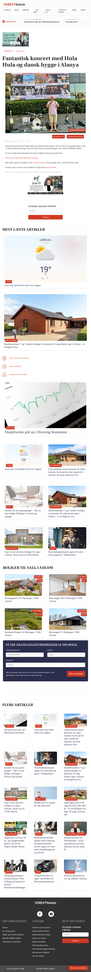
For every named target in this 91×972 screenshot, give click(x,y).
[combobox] (7, 664)
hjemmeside (51, 167)
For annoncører (8, 931)
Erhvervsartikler (39, 942)
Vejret (82, 10)
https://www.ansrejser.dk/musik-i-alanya (21, 158)
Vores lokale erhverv (40, 931)
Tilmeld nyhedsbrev (78, 968)
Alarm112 (7, 10)
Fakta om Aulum (39, 938)
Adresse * (10, 660)
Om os (5, 927)
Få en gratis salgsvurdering (43, 949)
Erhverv (26, 10)
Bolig (17, 10)
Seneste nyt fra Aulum (41, 927)
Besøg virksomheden (75, 136)
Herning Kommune (40, 945)
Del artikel (57, 136)
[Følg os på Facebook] (40, 914)
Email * (50, 650)
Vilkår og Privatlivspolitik (13, 934)
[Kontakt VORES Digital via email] (51, 914)
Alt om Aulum (38, 956)
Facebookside (38, 162)
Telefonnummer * (13, 650)
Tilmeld (45, 217)
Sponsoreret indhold (40, 952)
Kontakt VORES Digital (11, 938)
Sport (74, 10)
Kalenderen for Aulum (41, 934)
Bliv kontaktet (76, 673)
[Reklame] (15, 39)
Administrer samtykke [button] (11, 942)
